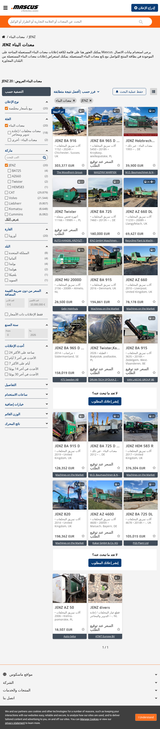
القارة (8, 229)
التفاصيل (10, 385)
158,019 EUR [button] (64, 373)
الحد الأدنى (10, 300)
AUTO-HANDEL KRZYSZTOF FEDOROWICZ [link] (78, 240)
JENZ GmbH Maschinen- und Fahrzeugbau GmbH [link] (118, 240)
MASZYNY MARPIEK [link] (105, 172)
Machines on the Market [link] (105, 308)
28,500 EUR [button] (63, 302)
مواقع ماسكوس (21, 674)
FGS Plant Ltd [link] (140, 543)
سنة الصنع (11, 325)
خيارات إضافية (14, 404)
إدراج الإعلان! (146, 8)
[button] (26, 91)
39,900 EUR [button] (134, 166)
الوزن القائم (12, 414)
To (30, 331)
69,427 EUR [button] (134, 234)
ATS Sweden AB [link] (69, 379)
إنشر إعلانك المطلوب (104, 401)
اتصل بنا (9, 698)
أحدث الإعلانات (14, 346)
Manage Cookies (89, 719)
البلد (7, 246)
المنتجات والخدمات (16, 690)
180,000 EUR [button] (100, 234)
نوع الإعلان (12, 101)
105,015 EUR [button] (135, 536)
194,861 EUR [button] (100, 302)
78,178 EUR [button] (134, 302)
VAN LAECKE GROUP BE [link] (140, 379)
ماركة (8, 150)
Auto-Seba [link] (70, 636)
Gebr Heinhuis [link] (69, 308)
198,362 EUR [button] (64, 536)
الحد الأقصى (34, 300)
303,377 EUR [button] (64, 166)
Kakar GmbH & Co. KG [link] (105, 543)
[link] (70, 121)
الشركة (8, 683)
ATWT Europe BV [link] (105, 636)
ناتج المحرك (12, 423)
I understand (146, 717)
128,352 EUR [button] (64, 468)
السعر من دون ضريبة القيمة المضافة (23, 292)
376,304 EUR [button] (135, 468)
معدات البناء (17, 37)
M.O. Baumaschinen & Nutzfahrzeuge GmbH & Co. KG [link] (121, 475)
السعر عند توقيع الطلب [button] (101, 164)
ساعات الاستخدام (16, 394)
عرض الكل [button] (12, 219)
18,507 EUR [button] (63, 630)
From (8, 331)
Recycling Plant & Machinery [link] (141, 240)
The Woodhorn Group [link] (69, 172)
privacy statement (15, 723)
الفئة (8, 119)
